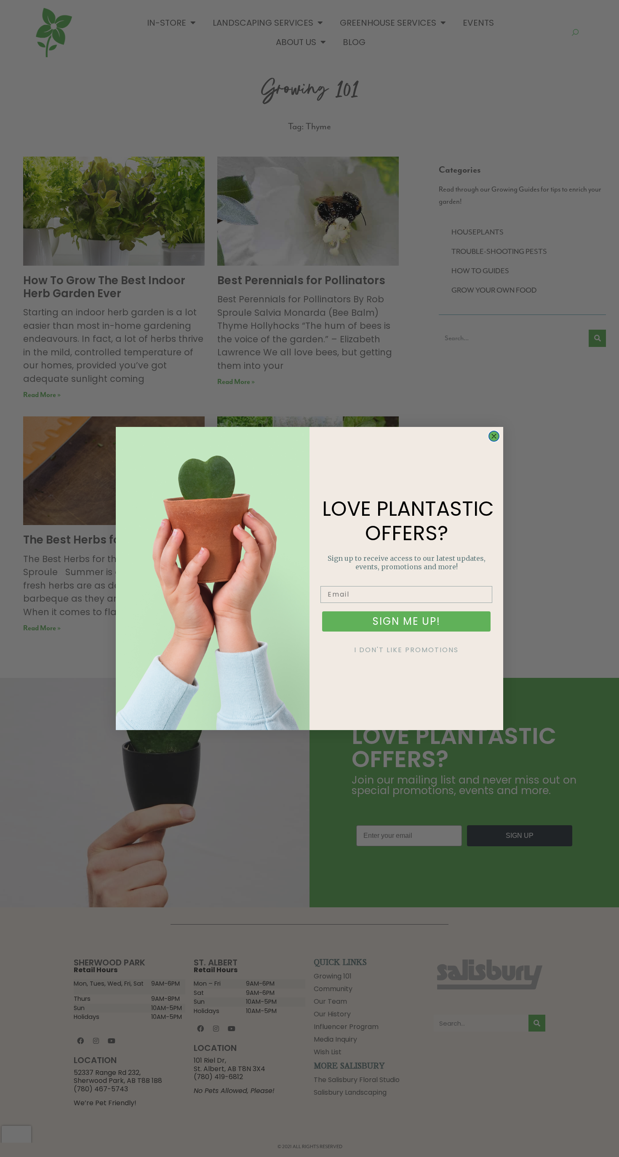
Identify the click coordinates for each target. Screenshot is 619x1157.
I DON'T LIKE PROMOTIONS (406, 650)
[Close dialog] (494, 436)
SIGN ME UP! (406, 621)
